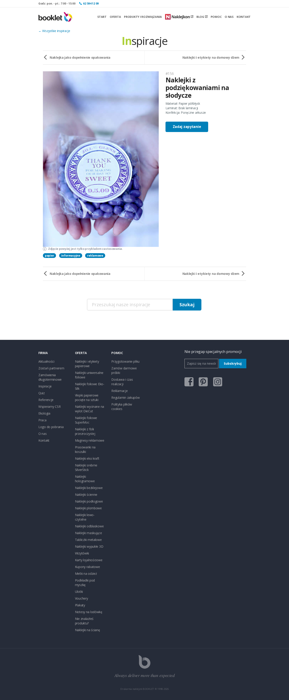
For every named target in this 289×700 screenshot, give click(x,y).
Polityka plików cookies (121, 406)
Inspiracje (45, 386)
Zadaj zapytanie (187, 126)
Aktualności (46, 361)
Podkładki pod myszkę (85, 582)
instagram (217, 381)
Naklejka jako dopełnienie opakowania (80, 57)
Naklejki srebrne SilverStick (86, 467)
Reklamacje (119, 391)
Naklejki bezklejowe (89, 488)
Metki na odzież (86, 573)
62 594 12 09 (91, 3)
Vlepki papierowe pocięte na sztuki (87, 397)
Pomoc (216, 17)
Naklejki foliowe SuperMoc (86, 420)
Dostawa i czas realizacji (122, 381)
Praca (42, 420)
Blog (200, 17)
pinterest (203, 381)
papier (49, 255)
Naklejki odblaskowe (89, 526)
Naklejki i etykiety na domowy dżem (210, 57)
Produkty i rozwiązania (143, 17)
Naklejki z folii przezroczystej (85, 431)
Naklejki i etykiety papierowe (87, 363)
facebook (188, 381)
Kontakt (244, 17)
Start (102, 17)
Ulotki (79, 591)
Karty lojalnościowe (89, 560)
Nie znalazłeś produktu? (84, 621)
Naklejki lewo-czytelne (85, 517)
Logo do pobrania (51, 427)
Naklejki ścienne (86, 494)
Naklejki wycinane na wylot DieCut (89, 408)
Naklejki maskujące (88, 533)
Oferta (115, 17)
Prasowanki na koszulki (85, 449)
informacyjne (70, 255)
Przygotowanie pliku (125, 361)
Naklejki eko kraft (87, 458)
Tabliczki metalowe (88, 540)
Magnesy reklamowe (89, 440)
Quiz (41, 393)
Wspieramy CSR (49, 406)
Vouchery (81, 598)
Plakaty (80, 605)
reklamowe (95, 255)
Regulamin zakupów (125, 397)
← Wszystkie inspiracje (54, 31)
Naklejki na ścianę (87, 630)
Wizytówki (82, 553)
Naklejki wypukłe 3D (89, 546)
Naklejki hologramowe (85, 478)
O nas (229, 17)
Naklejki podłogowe (89, 501)
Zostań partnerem (51, 368)
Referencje (46, 400)
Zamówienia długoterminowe (50, 377)
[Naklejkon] (179, 17)
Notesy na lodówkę (88, 612)
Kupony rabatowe (87, 567)
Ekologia (44, 413)
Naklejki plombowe (88, 508)
